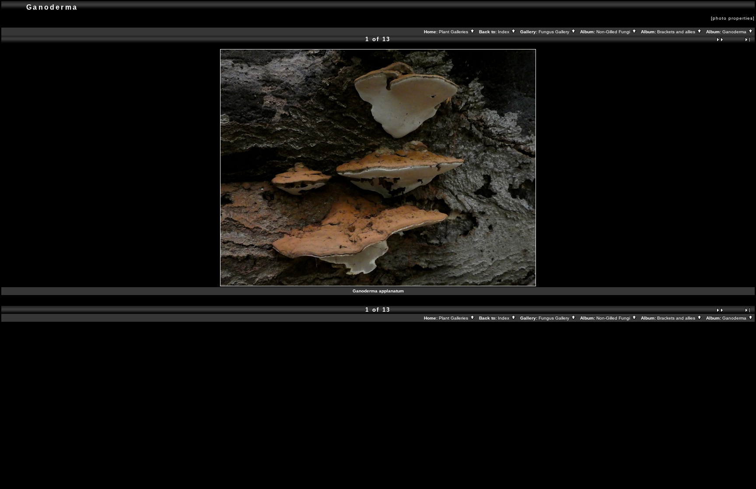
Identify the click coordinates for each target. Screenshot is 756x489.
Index (504, 31)
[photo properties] (733, 18)
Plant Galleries (454, 31)
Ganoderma (735, 31)
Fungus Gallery (554, 31)
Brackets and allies (676, 31)
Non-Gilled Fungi (613, 31)
